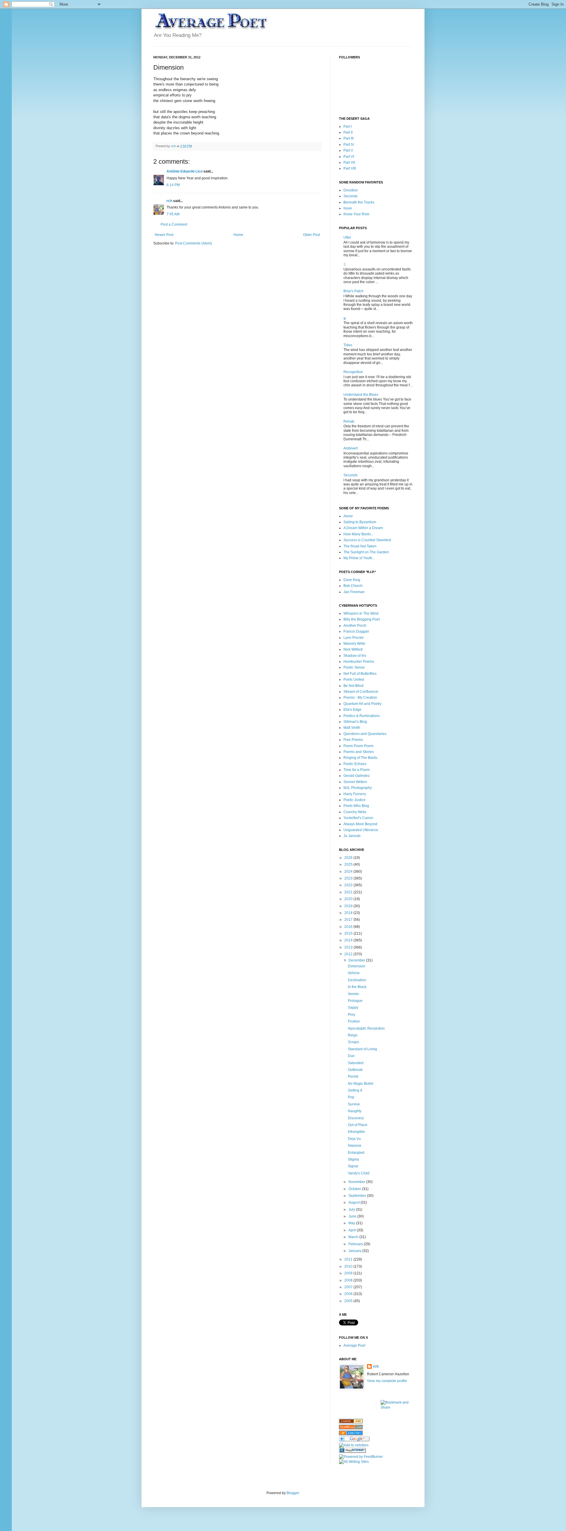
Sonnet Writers (355, 782)
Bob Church (353, 586)
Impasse (354, 1145)
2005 (348, 1301)
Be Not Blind (353, 686)
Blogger (293, 1493)
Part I (347, 126)
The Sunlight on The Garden (366, 552)
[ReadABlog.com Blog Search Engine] (351, 1428)
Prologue (355, 1001)
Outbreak (355, 1070)
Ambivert (350, 448)
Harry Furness (354, 794)
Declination (357, 980)
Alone (348, 516)
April (352, 1230)
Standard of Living (362, 1049)
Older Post (311, 235)
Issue (347, 208)
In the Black (357, 987)
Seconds (350, 196)
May (352, 1223)
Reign (353, 1035)
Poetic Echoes (354, 764)
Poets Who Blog (356, 806)
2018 (348, 913)
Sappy (353, 1007)
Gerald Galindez (356, 776)
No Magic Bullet (360, 1084)
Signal (353, 1166)
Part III (348, 138)
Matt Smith (351, 728)
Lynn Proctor (353, 638)
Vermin (353, 994)
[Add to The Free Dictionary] (352, 1452)
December (357, 960)
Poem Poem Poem (358, 746)
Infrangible (356, 1132)
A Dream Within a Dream (363, 528)
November (357, 1182)
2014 (348, 940)
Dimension (356, 966)
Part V (348, 150)
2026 (348, 858)
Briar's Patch (353, 291)
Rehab (348, 421)
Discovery (356, 1118)
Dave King (351, 580)
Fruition (354, 1021)
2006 (348, 1294)
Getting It (355, 1090)
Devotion (350, 190)
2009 (348, 1273)
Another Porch (354, 625)
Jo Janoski (352, 836)
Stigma (353, 1159)
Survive (354, 1104)
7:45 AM (173, 214)
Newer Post (164, 235)
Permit (353, 1076)
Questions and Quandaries (364, 734)
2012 (348, 954)
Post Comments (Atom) (193, 243)
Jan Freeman (354, 592)
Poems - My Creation (360, 697)
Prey (351, 1015)
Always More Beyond (360, 824)
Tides (347, 345)
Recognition (353, 372)
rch (169, 201)
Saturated (355, 1063)
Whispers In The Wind (361, 613)
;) (344, 264)
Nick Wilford (353, 649)
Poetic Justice (354, 800)
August (354, 1202)
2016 (348, 927)
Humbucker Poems (358, 661)
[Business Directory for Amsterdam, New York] (351, 1422)
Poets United (353, 679)
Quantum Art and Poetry (362, 704)
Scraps (353, 1042)
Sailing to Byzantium (359, 522)
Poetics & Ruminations (361, 716)
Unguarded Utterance (360, 830)
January (355, 1251)
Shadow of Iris (354, 656)
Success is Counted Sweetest (367, 540)
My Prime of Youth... (359, 558)
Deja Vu (354, 1139)
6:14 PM (173, 185)
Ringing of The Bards (360, 758)
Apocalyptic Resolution (366, 1028)
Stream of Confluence (360, 692)
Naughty (354, 1111)
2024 (348, 871)
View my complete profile (387, 1381)
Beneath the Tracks (358, 202)
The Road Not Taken (359, 546)
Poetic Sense (354, 667)
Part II (348, 132)
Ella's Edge (352, 710)
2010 (348, 1266)
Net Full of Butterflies (359, 674)
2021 (348, 892)
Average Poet (354, 1345)
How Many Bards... (358, 534)
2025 (348, 864)
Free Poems (353, 740)
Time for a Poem (356, 770)
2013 (348, 947)
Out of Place (357, 1125)
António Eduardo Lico (185, 171)
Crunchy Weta (354, 812)
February (356, 1244)
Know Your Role (356, 214)
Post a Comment (174, 224)
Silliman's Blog (355, 722)
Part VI (348, 157)
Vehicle (354, 973)
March (353, 1237)
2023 (348, 878)
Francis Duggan (356, 631)
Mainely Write (354, 643)
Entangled (356, 1153)
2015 (348, 933)
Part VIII (349, 168)
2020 (348, 899)
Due (351, 1056)
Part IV (348, 144)
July (352, 1209)
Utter (347, 237)
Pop (351, 1097)
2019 (348, 906)
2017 (348, 920)
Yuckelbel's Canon (358, 818)
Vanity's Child (358, 1173)
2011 (348, 1259)
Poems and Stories (358, 752)
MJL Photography (357, 788)
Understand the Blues (360, 395)
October (355, 1189)
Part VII (349, 162)
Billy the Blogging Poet (361, 619)
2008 (348, 1280)
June (352, 1216)
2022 (348, 885)
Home (238, 235)
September (357, 1196)
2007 (348, 1287)
